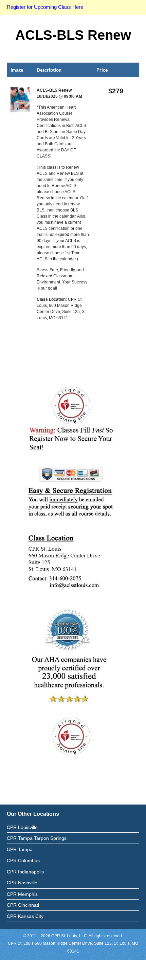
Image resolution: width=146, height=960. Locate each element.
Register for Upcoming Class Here (45, 7)
